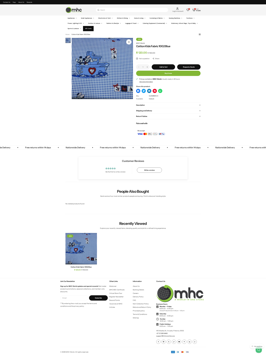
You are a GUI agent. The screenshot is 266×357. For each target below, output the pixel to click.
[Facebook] (158, 342)
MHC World (140, 43)
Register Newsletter (116, 297)
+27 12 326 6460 (162, 333)
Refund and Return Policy (142, 307)
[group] (102, 68)
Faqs (14, 2)
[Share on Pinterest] (155, 91)
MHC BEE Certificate (116, 290)
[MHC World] (73, 10)
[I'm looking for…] (98, 10)
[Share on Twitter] (144, 91)
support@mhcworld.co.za (165, 336)
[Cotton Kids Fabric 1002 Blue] (81, 248)
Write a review (149, 170)
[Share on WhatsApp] (160, 91)
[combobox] (132, 10)
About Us (21, 2)
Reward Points (114, 300)
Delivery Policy (138, 297)
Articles (112, 307)
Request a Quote (189, 67)
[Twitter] (169, 342)
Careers (135, 293)
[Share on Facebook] (138, 91)
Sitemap (136, 318)
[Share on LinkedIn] (149, 91)
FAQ (134, 300)
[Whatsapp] (195, 342)
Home (67, 34)
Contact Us (6, 2)
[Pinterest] (184, 342)
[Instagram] (163, 342)
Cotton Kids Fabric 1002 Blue (81, 267)
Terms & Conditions (140, 314)
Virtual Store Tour (115, 293)
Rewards (29, 2)
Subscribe (98, 298)
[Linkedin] (189, 342)
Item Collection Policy (141, 304)
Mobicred (112, 286)
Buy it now (168, 73)
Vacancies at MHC (115, 304)
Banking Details (138, 290)
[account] (177, 8)
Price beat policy (139, 311)
